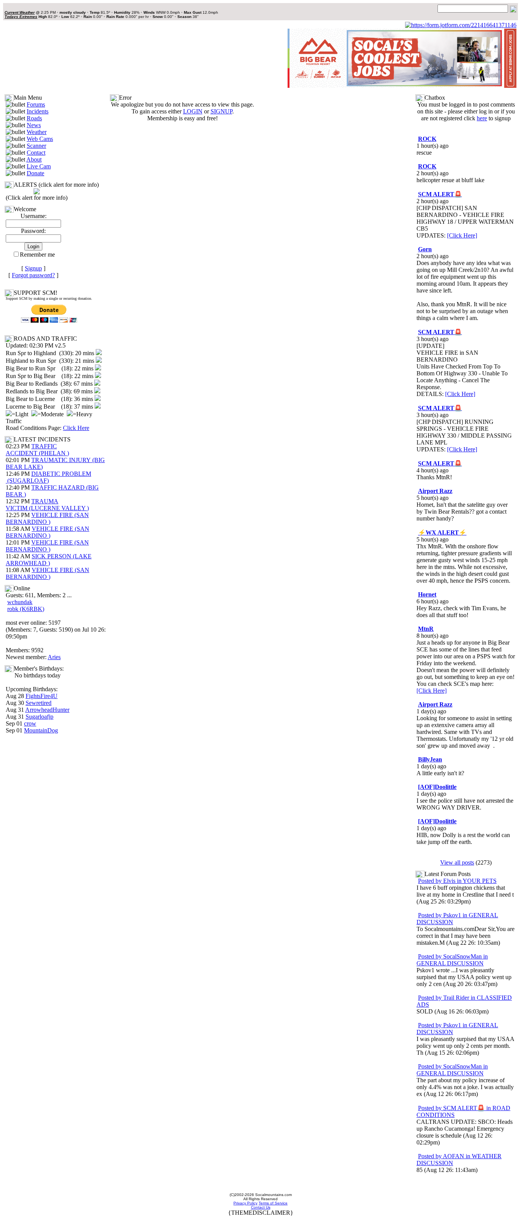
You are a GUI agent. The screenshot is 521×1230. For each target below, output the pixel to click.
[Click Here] (462, 235)
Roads (34, 118)
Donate (35, 173)
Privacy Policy (245, 1203)
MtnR (426, 629)
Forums (36, 104)
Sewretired (38, 703)
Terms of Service (273, 1203)
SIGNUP (221, 111)
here (482, 118)
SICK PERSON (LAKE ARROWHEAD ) (49, 559)
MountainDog (41, 730)
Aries (54, 657)
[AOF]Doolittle (437, 787)
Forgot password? (33, 275)
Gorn (425, 249)
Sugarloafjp (39, 716)
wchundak (19, 602)
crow (30, 723)
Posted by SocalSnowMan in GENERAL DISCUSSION (452, 960)
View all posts (457, 862)
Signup (33, 268)
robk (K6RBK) (25, 609)
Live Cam (39, 166)
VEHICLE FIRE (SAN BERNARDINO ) (47, 518)
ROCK (427, 139)
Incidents (37, 111)
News (34, 125)
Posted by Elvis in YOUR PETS (457, 881)
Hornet (427, 594)
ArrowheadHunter (47, 709)
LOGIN (193, 111)
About (34, 159)
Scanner (36, 145)
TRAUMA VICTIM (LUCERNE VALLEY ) (47, 504)
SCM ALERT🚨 (440, 194)
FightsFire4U (42, 696)
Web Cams (40, 139)
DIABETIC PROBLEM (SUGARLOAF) (48, 477)
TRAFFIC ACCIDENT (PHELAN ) (37, 449)
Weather (37, 132)
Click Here (76, 428)
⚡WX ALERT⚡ (442, 532)
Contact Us (260, 1207)
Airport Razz (435, 491)
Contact (36, 152)
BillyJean (430, 759)
